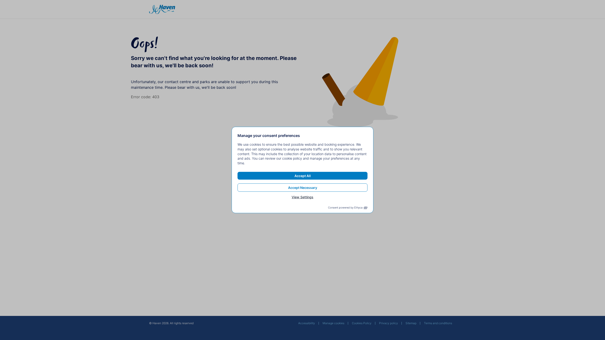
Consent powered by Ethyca (345, 207)
